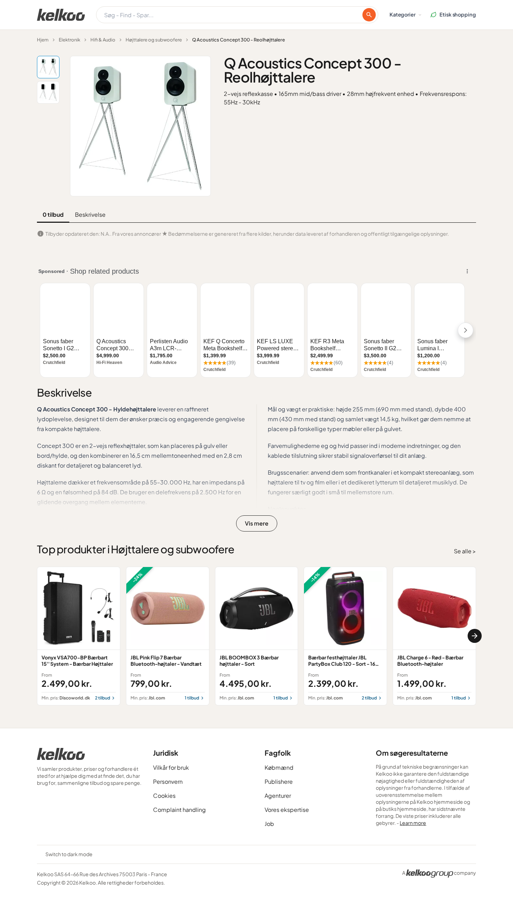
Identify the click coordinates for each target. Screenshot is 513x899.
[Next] (475, 636)
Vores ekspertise (287, 809)
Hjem (43, 40)
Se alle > (465, 551)
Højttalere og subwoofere (154, 40)
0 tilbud (53, 214)
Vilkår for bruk (171, 767)
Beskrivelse (90, 214)
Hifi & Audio (102, 40)
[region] (256, 636)
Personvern (168, 781)
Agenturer (278, 795)
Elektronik (69, 40)
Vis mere (256, 523)
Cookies (164, 795)
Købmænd (279, 767)
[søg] (369, 14)
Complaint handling (179, 809)
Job (269, 823)
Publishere (279, 781)
